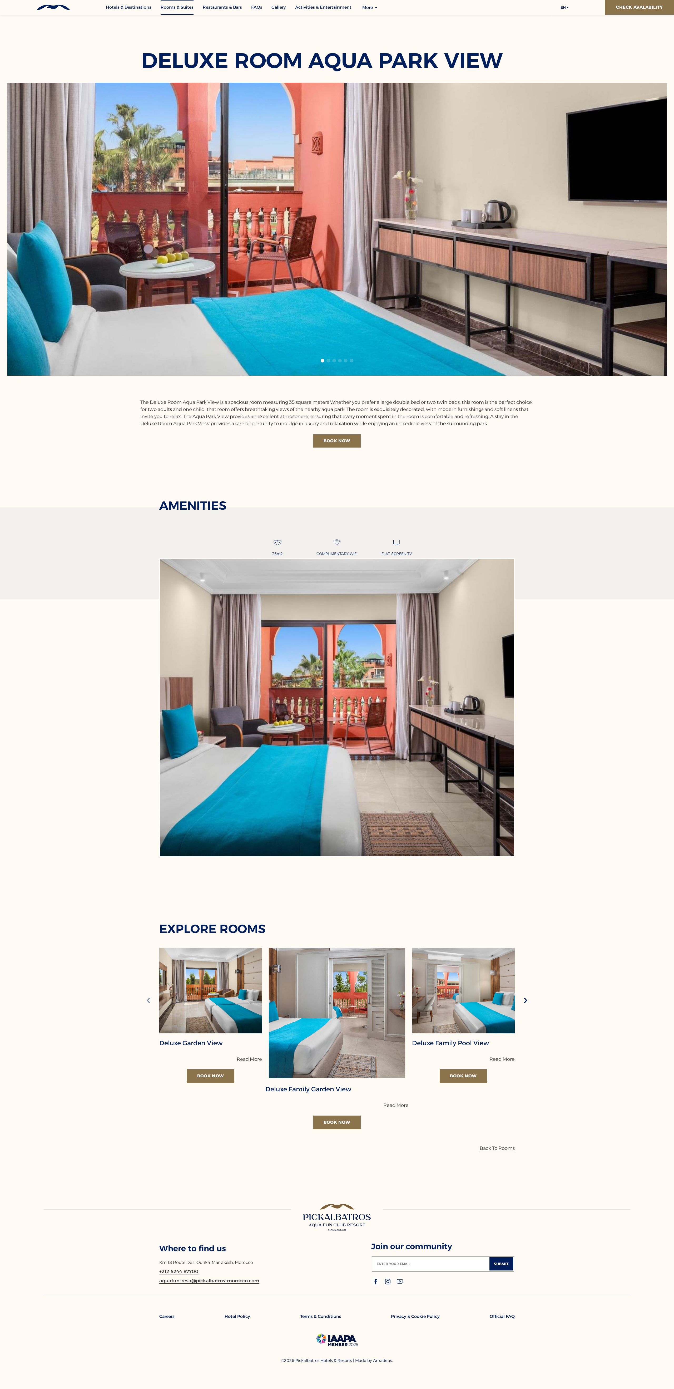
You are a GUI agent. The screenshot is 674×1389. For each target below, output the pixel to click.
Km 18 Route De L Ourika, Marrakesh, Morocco (206, 1262)
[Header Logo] (53, 7)
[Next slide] (525, 1000)
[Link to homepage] (337, 1218)
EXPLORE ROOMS (212, 929)
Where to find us (192, 1248)
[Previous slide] (148, 1000)
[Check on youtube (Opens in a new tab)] (399, 1284)
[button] (564, 7)
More (368, 7)
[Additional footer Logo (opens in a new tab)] (337, 1344)
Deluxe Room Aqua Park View (322, 60)
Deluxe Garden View (190, 1043)
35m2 (277, 553)
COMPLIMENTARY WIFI (337, 553)
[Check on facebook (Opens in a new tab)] (376, 1284)
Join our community (411, 1246)
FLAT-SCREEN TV (396, 553)
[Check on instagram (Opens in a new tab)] (388, 1284)
